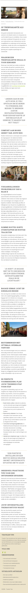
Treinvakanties (9, 21)
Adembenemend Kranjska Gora (10, 577)
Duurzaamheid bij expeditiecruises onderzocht (14, 584)
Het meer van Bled (7, 575)
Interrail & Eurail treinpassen (10, 561)
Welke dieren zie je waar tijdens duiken (12, 582)
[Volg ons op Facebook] (3, 552)
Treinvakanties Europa (8, 568)
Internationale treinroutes (9, 558)
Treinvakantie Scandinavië (9, 565)
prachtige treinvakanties (18, 86)
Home (2, 21)
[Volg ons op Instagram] (5, 552)
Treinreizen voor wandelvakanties (11, 563)
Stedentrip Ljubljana (8, 579)
